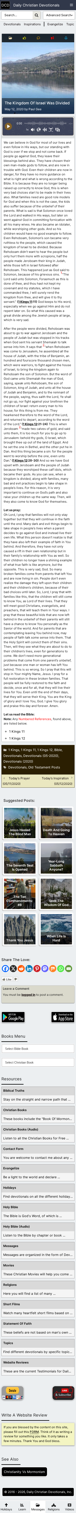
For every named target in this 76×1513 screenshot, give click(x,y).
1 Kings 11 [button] (17, 731)
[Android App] (13, 1017)
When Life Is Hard (56, 938)
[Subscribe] (63, 1393)
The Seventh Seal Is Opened (19, 867)
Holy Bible (10, 1207)
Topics (71, 24)
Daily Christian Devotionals (36, 5)
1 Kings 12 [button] (17, 738)
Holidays (9, 1188)
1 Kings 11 (25, 302)
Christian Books (15, 1110)
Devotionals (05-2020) (40, 756)
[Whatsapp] (60, 968)
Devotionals (12, 24)
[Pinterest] (37, 968)
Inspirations (32, 24)
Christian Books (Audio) (20, 1129)
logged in (28, 995)
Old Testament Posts (44, 767)
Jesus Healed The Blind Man (20, 832)
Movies (8, 1265)
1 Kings (13, 750)
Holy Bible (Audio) (16, 1226)
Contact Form (13, 1149)
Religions (10, 1285)
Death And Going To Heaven (56, 832)
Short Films (11, 1304)
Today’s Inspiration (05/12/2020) (57, 781)
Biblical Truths (13, 1090)
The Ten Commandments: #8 (19, 901)
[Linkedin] (29, 968)
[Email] (68, 968)
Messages (10, 1246)
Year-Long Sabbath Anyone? (56, 865)
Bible (58, 750)
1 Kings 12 (30, 424)
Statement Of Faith (17, 1323)
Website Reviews (16, 1362)
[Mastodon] (44, 968)
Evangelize (55, 24)
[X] (13, 968)
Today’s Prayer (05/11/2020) (16, 781)
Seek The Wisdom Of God (56, 903)
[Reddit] (21, 968)
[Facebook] (5, 968)
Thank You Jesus (19, 940)
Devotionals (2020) (18, 761)
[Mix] (52, 968)
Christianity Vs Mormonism (24, 1472)
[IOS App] (63, 1017)
